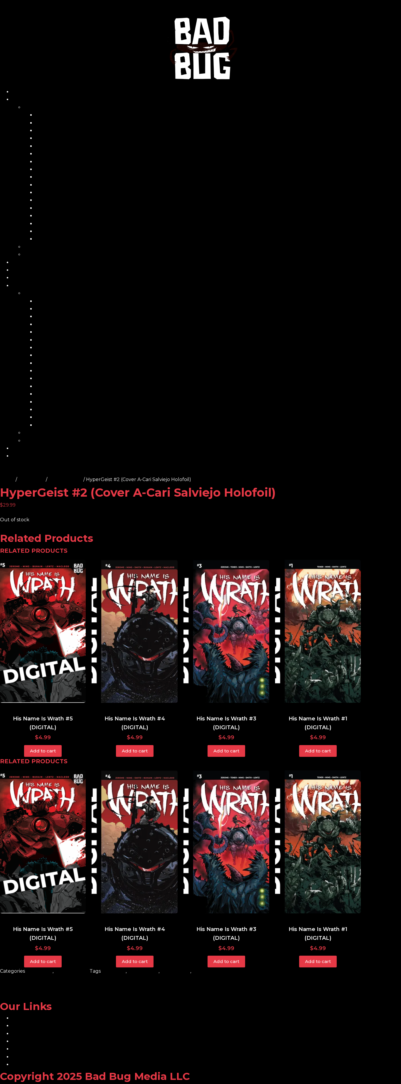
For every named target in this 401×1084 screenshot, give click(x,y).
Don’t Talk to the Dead (62, 154)
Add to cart (43, 751)
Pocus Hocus (50, 208)
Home (19, 92)
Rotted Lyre (49, 223)
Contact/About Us (33, 270)
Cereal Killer (49, 138)
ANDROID (114, 971)
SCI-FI (199, 971)
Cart (17, 262)
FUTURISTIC (175, 971)
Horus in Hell (50, 177)
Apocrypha (48, 123)
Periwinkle (47, 200)
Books (30, 107)
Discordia (45, 146)
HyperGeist (31, 479)
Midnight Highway (56, 192)
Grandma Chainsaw (57, 161)
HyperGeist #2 (65, 479)
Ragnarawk (48, 216)
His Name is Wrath (56, 169)
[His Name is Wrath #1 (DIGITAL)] (318, 631)
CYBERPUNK (143, 971)
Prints (30, 247)
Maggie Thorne (53, 185)
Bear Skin (46, 130)
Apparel (32, 254)
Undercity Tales (53, 231)
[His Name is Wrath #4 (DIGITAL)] (134, 631)
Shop (18, 99)
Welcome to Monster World (68, 239)
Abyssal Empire (53, 115)
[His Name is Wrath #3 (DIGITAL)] (226, 631)
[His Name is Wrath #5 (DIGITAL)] (43, 631)
